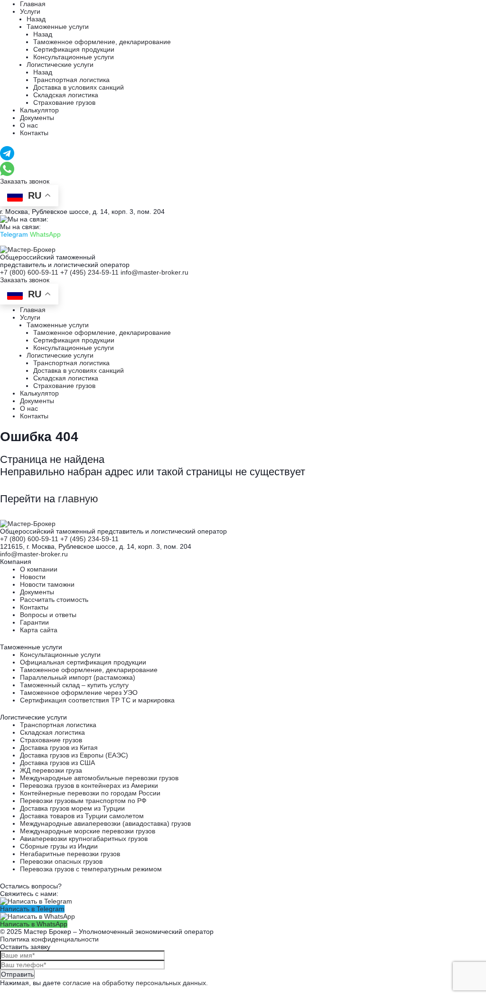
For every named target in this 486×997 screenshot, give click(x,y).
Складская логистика (65, 95)
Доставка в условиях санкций (78, 87)
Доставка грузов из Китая (59, 747)
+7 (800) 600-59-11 (29, 272)
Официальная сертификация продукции (83, 662)
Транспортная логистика (71, 79)
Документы (37, 117)
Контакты (34, 133)
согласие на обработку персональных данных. (135, 983)
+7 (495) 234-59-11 (89, 272)
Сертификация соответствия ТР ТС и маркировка (97, 700)
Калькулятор (39, 110)
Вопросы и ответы (48, 615)
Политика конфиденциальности (49, 939)
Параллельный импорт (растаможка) (77, 677)
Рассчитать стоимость (54, 599)
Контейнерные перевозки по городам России (90, 793)
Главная (33, 4)
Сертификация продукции (73, 49)
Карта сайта (38, 630)
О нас (29, 125)
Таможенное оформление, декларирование (102, 42)
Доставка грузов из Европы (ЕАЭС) (74, 755)
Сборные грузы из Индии (59, 846)
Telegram (14, 234)
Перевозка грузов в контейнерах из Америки (89, 785)
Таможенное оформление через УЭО (79, 692)
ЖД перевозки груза (51, 770)
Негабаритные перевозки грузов (70, 854)
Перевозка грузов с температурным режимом (91, 869)
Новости (33, 577)
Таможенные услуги (58, 26)
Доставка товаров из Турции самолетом (82, 816)
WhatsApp (45, 234)
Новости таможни (47, 584)
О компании (38, 569)
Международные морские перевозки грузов (87, 831)
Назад (36, 19)
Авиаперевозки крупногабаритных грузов (84, 838)
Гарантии (34, 622)
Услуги (30, 11)
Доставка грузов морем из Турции (72, 808)
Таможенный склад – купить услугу (74, 685)
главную (78, 499)
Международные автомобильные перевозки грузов (99, 778)
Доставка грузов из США (57, 762)
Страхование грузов (64, 102)
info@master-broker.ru (154, 272)
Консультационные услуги (73, 57)
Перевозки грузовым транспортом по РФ (83, 800)
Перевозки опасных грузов (61, 861)
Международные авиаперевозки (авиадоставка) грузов (105, 823)
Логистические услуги (60, 64)
